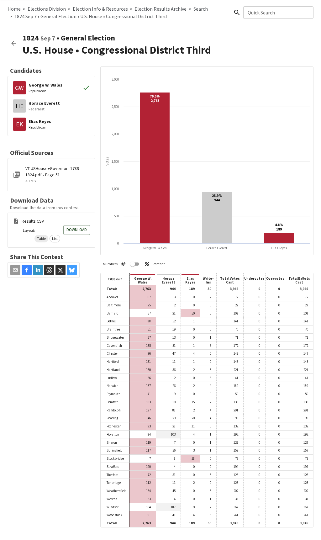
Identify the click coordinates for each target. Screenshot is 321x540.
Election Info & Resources (100, 9)
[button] (41, 238)
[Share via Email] (15, 270)
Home (14, 9)
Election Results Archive (160, 9)
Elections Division (47, 9)
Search (200, 9)
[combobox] (278, 12)
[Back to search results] (14, 43)
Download (76, 229)
